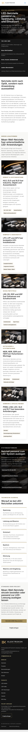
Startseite (3, 663)
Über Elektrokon (5, 672)
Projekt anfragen (14, 628)
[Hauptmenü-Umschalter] (25, 2)
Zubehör (3, 696)
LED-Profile (4, 686)
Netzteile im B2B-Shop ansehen (14, 621)
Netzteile (3, 693)
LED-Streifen (4, 683)
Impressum (3, 726)
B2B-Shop (3, 699)
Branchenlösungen (5, 669)
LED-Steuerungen (5, 689)
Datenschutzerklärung (14, 726)
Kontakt (3, 675)
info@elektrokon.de (6, 656)
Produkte (3, 666)
